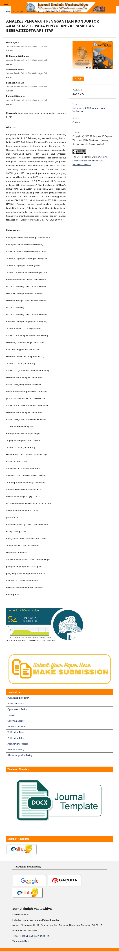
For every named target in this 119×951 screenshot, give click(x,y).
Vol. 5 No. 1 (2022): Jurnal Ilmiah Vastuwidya (47, 12)
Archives (19, 12)
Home (8, 12)
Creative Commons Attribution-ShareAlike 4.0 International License (90, 161)
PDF (79, 79)
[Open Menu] (6, 3)
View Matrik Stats (20, 941)
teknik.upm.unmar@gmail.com (35, 936)
